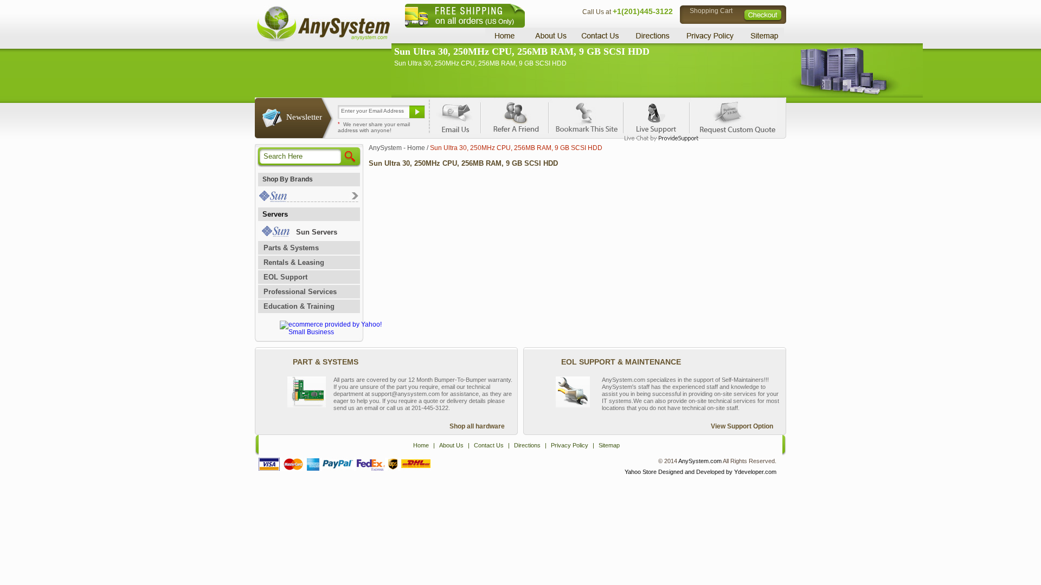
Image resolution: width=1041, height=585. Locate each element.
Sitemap (763, 35)
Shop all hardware (477, 426)
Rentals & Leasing (294, 262)
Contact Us (600, 35)
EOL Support (285, 277)
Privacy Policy (710, 35)
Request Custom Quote (732, 116)
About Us (550, 35)
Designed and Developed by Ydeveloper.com (717, 472)
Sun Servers (316, 232)
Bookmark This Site (585, 116)
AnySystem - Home (397, 148)
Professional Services (300, 292)
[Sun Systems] (308, 200)
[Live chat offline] (657, 116)
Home (506, 35)
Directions (653, 35)
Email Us (455, 116)
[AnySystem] (323, 40)
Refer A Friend (514, 116)
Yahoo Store (641, 472)
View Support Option (742, 426)
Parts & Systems (291, 248)
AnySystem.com (700, 461)
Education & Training (299, 306)
